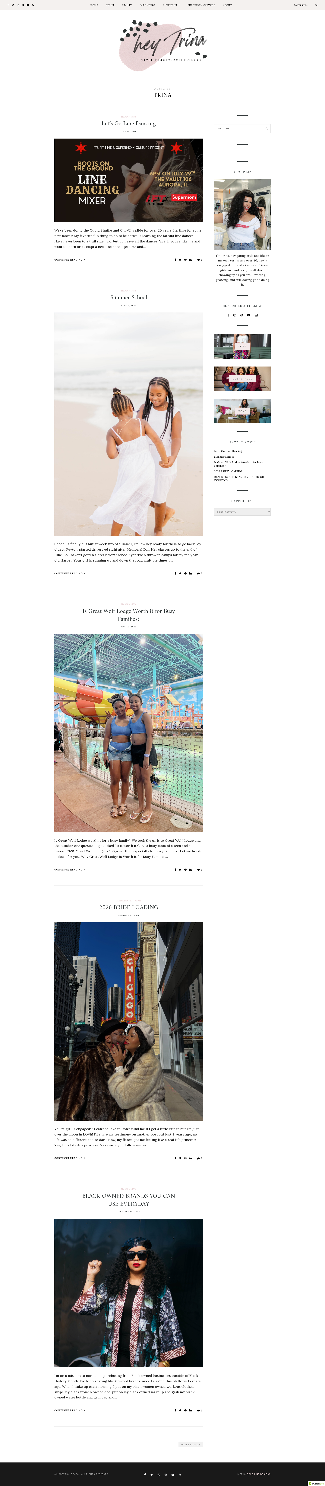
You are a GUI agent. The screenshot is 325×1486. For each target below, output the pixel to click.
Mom (138, 900)
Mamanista (128, 116)
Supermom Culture (201, 5)
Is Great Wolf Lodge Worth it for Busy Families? (129, 615)
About (227, 5)
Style (110, 5)
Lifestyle (170, 5)
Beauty (127, 5)
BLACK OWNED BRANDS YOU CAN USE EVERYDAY (128, 1200)
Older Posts (190, 1444)
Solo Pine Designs (259, 1474)
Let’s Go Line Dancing (129, 124)
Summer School (128, 298)
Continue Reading (69, 259)
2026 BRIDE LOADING (128, 907)
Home (94, 5)
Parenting (147, 5)
